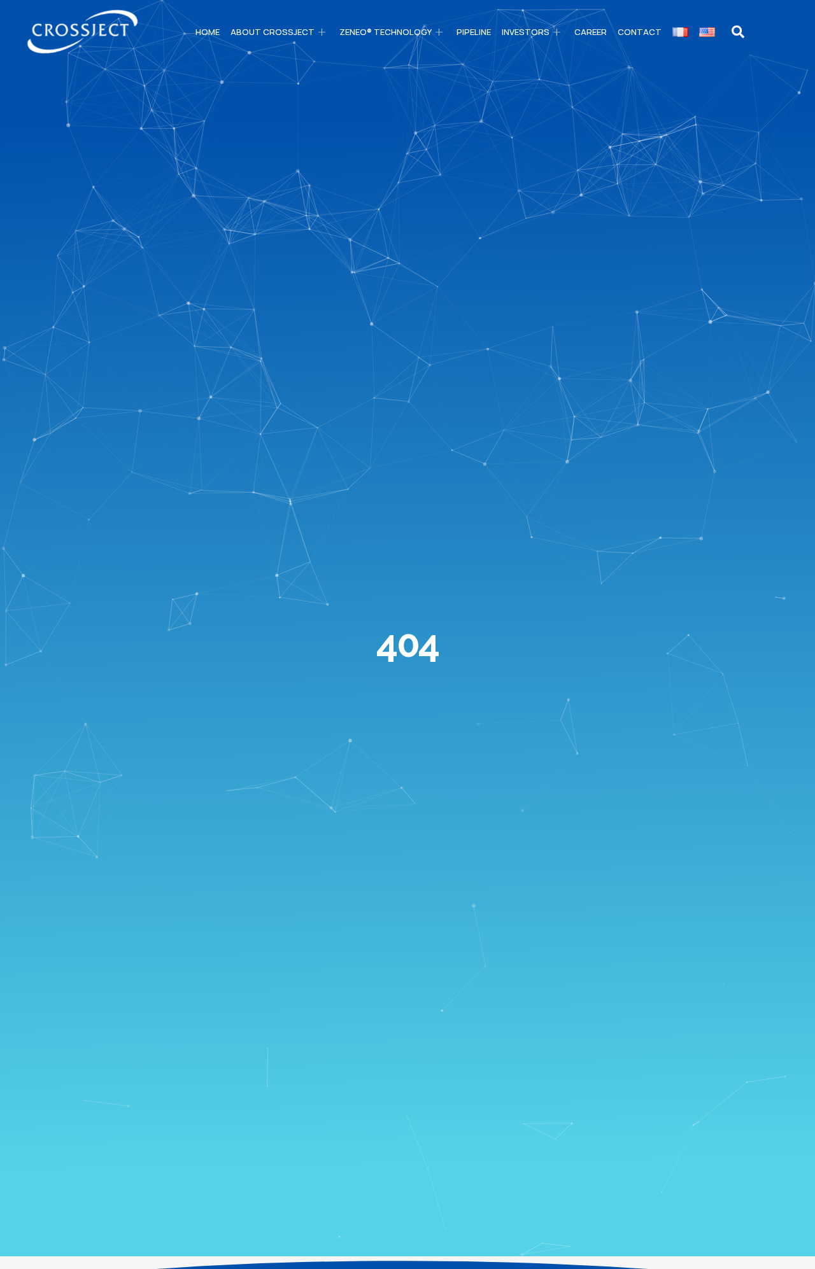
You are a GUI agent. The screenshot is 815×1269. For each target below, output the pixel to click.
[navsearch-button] (738, 32)
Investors (525, 32)
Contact (640, 32)
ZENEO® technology (385, 32)
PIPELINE (474, 32)
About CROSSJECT (272, 32)
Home (207, 32)
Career (590, 32)
